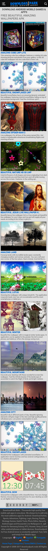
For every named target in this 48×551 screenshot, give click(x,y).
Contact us (41, 543)
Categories (18, 543)
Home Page (7, 543)
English (19, 538)
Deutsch (25, 540)
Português (41, 538)
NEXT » (35, 505)
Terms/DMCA (29, 543)
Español (29, 538)
